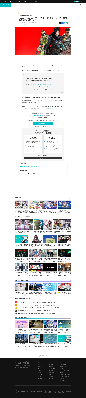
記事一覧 (40, 364)
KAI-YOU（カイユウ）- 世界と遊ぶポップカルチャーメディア (5, 5)
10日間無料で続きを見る (43, 123)
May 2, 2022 (50, 89)
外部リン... (51, 108)
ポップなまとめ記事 (42, 378)
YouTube (21, 367)
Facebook (18, 367)
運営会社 (62, 378)
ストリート (51, 376)
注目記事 (40, 366)
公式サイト (48, 55)
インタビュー (41, 376)
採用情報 (62, 380)
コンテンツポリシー (42, 349)
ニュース (24, 12)
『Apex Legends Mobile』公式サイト (27, 166)
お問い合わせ (63, 366)
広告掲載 (62, 368)
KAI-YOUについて (64, 364)
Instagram (27, 367)
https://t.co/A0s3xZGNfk (50, 86)
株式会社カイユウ (22, 349)
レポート (40, 372)
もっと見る (52, 4)
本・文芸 (51, 364)
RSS (29, 367)
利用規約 (62, 372)
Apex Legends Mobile (26, 173)
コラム (39, 370)
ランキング (40, 368)
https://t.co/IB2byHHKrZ (45, 84)
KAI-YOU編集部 (31, 349)
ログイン (81, 1)
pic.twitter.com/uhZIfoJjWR (32, 88)
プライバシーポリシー (65, 374)
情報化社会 (51, 366)
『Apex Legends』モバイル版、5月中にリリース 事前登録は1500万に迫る (42, 19)
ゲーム (20, 12)
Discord (24, 367)
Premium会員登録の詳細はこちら (43, 158)
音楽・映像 (51, 372)
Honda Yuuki (20, 24)
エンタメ (51, 378)
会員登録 (76, 1)
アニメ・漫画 (52, 368)
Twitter (15, 367)
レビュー (40, 374)
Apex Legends (36, 65)
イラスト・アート (53, 370)
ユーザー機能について (65, 370)
